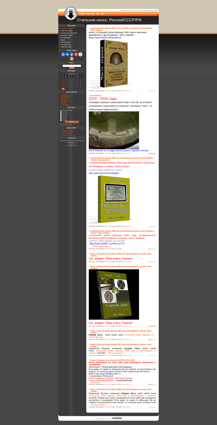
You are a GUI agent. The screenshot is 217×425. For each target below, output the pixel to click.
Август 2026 (72, 74)
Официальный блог (67, 130)
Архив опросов (73, 123)
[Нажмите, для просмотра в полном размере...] (114, 89)
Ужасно (65, 120)
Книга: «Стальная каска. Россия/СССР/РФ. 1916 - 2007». (113, 360)
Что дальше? (96, 95)
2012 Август (64, 98)
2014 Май (64, 102)
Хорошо (65, 114)
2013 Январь (65, 100)
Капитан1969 (108, 90)
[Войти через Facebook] (72, 54)
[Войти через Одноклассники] (72, 59)
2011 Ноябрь (65, 96)
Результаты (63, 123)
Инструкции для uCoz (68, 135)
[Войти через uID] (63, 54)
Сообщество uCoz (67, 132)
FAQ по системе (66, 133)
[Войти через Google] (80, 54)
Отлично (65, 112)
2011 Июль (64, 95)
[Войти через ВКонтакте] (67, 54)
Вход (98, 13)
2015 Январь (65, 104)
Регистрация (90, 13)
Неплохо (65, 116)
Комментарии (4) (126, 407)
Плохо (65, 118)
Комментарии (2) (127, 153)
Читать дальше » (101, 246)
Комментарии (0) (127, 226)
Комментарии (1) (127, 90)
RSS (102, 13)
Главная (82, 13)
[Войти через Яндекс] (76, 54)
